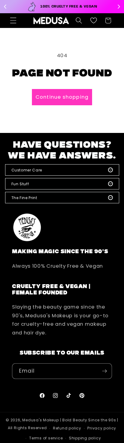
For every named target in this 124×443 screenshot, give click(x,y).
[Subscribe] (104, 371)
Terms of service (46, 438)
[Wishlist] (93, 20)
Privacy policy (101, 428)
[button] (13, 20)
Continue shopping (62, 97)
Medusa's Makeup (40, 420)
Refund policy (67, 428)
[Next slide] (118, 6)
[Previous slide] (5, 6)
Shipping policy (85, 438)
